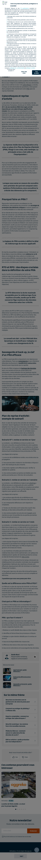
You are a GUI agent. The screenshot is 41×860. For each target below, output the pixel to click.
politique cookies (30, 68)
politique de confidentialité (17, 68)
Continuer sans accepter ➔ (11, 70)
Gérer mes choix (24, 72)
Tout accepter (36, 72)
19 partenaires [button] (24, 8)
